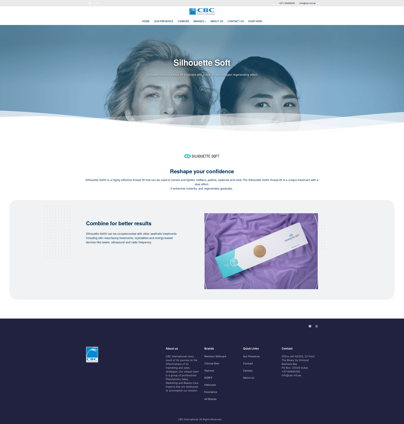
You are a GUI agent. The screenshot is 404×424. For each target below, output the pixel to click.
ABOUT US (216, 21)
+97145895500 (291, 371)
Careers (248, 370)
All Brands (210, 399)
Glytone (209, 370)
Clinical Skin (211, 363)
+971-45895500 (287, 3)
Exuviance (210, 391)
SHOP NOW (255, 21)
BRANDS (199, 21)
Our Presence (251, 356)
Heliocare (210, 384)
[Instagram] (97, 3)
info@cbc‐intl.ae (308, 3)
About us (248, 377)
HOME (146, 21)
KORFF (208, 377)
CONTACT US (236, 21)
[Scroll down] (202, 88)
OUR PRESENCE (163, 21)
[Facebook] (90, 3)
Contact (248, 363)
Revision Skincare (215, 356)
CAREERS (183, 21)
